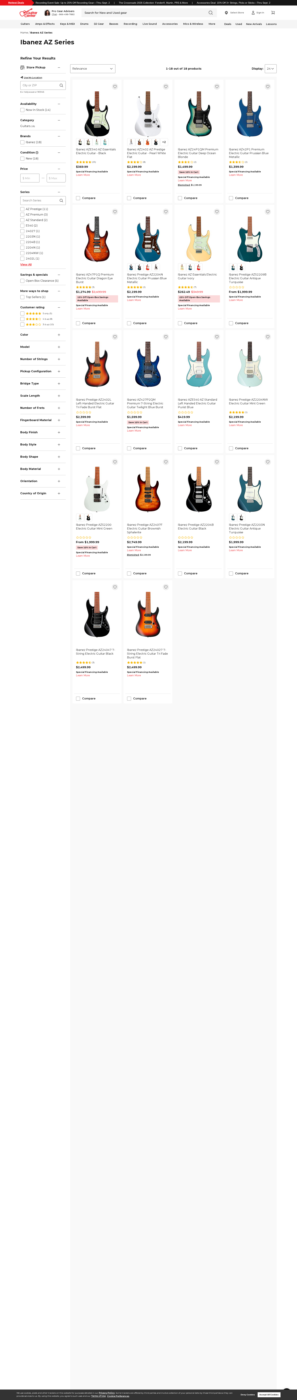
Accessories (170, 23)
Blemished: (184, 185)
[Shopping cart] (272, 12)
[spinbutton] (30, 178)
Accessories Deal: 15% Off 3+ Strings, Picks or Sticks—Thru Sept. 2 (233, 2)
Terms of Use (98, 1396)
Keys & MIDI (67, 23)
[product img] (97, 114)
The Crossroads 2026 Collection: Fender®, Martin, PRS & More (153, 2)
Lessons (271, 24)
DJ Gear (99, 23)
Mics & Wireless (193, 23)
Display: (257, 68)
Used (238, 24)
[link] (97, 153)
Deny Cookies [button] (248, 1395)
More (212, 23)
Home (24, 32)
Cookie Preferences (118, 1396)
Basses (113, 23)
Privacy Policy (107, 1393)
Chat (54, 14)
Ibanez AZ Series (41, 32)
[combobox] (93, 68)
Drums (84, 23)
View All (26, 264)
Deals (227, 24)
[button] (59, 12)
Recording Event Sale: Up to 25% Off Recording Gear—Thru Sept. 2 (73, 2)
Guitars (25, 23)
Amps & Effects (45, 23)
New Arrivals (254, 24)
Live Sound (150, 23)
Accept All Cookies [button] (269, 1395)
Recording (130, 23)
